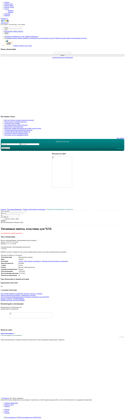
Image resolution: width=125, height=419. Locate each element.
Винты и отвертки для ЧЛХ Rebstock (12, 298)
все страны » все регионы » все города (13, 24)
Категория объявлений (14, 209)
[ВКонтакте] (2, 21)
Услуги (6, 9)
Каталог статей (9, 7)
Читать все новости (7, 333)
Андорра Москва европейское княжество (17, 131)
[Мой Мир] (8, 21)
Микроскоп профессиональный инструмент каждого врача (22, 128)
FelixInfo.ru (4, 18)
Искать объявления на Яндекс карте (12, 222)
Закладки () (5, 23)
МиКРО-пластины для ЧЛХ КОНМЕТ (13, 300)
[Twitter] (4, 21)
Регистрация (8, 31)
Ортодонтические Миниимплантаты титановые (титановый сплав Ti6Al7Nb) (25, 297)
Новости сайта (9, 404)
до (1, 215)
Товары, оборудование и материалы (34, 209)
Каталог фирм (8, 5)
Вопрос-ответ (8, 4)
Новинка (7, 15)
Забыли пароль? (18, 31)
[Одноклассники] (6, 21)
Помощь (7, 412)
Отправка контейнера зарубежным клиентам (18, 130)
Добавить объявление (11, 403)
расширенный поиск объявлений (62, 57)
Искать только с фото (12, 219)
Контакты (7, 14)
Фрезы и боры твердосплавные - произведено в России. (18, 295)
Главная (6, 2)
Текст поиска (5, 211)
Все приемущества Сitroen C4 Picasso (16, 125)
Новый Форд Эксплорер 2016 (13, 126)
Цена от (3, 213)
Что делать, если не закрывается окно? (16, 135)
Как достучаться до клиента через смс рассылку (19, 120)
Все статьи (120, 138)
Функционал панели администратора (16, 133)
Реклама (10, 12)
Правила (10, 10)
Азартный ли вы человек (12, 123)
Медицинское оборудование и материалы (55, 261)
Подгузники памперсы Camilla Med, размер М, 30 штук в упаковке (21, 293)
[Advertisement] (62, 85)
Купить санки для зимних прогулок (15, 122)
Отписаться (120, 148)
